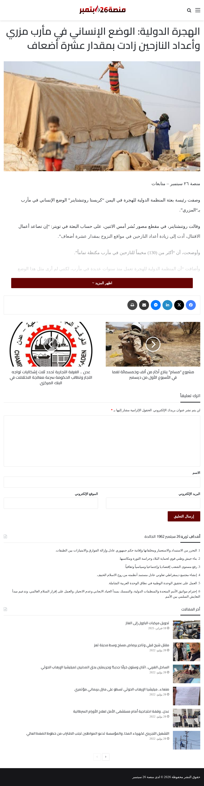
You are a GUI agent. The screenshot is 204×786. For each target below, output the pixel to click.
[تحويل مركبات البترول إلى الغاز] (186, 629)
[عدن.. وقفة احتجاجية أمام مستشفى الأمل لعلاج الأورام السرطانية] (186, 718)
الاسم (196, 473)
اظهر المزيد (103, 283)
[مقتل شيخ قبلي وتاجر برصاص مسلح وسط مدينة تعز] (186, 652)
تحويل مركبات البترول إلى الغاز (147, 623)
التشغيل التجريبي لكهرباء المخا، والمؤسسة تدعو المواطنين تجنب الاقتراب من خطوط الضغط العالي (97, 733)
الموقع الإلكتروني (86, 494)
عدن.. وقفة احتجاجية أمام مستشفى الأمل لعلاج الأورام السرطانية (121, 711)
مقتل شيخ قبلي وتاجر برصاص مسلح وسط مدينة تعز (131, 645)
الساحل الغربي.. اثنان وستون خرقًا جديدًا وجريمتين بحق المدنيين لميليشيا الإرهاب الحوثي (105, 667)
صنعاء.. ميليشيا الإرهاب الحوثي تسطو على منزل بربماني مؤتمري (121, 689)
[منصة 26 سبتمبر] (102, 10)
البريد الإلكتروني (189, 494)
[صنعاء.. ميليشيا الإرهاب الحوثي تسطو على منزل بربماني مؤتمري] (186, 696)
